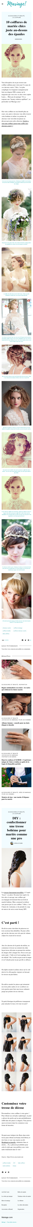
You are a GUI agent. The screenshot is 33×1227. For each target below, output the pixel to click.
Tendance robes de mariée (24, 1196)
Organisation (21, 1209)
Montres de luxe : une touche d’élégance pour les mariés (15, 798)
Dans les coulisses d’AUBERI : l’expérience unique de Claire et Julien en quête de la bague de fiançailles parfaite (16, 762)
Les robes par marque (7, 1196)
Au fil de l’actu (5, 1192)
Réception (4, 1205)
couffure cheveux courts (19, 630)
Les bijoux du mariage (10, 720)
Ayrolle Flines (18, 843)
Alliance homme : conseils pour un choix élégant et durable (15, 724)
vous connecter (11, 649)
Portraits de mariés (9, 756)
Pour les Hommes (25, 720)
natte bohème (6, 1165)
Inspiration (23, 684)
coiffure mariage (18, 628)
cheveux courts (7, 628)
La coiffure (16, 17)
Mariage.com (7, 1217)
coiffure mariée (6, 630)
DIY (14, 1163)
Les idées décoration (23, 1205)
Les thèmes (20, 1200)
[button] (2, 4)
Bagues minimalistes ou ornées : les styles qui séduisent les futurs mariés (16, 688)
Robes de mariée (22, 1192)
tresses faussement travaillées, (14, 892)
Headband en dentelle (9, 1142)
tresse (14, 1165)
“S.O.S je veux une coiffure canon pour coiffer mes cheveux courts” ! (15, 123)
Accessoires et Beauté (16, 15)
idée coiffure (6, 633)
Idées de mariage (25, 792)
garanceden (18, 39)
